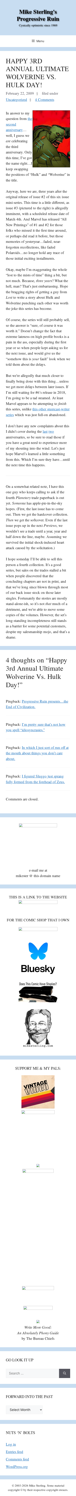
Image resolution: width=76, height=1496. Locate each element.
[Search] (64, 1373)
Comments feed (17, 1459)
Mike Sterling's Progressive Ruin (38, 15)
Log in (11, 1444)
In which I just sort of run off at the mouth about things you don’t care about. (37, 753)
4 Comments (44, 99)
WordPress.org (17, 1466)
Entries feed (14, 1451)
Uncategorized (16, 99)
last (45, 431)
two (51, 431)
